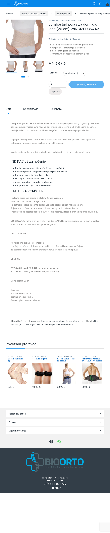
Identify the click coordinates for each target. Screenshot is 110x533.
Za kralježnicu (63, 13)
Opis (8, 109)
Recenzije (56, 109)
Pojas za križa (36, 324)
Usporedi (76, 39)
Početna (9, 13)
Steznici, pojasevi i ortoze (34, 13)
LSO (27, 324)
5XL (17, 324)
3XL (96, 321)
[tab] (8, 110)
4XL (12, 324)
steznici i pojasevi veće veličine (58, 324)
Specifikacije (30, 109)
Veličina (54, 72)
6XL (22, 324)
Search (94, 3)
